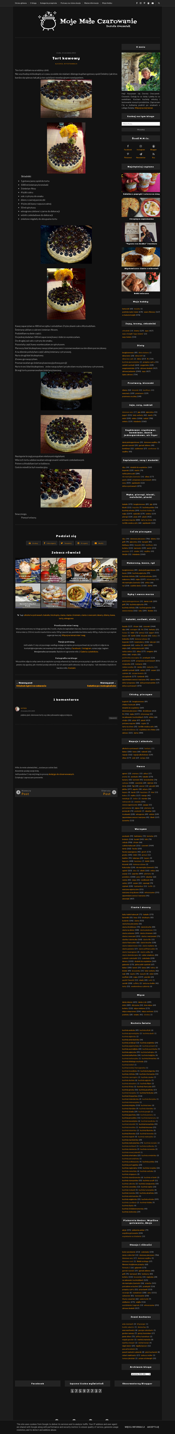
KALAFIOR (125, 858)
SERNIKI (124, 983)
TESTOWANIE (139, 1296)
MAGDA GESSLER (128, 1339)
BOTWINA (150, 836)
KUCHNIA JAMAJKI (144, 1111)
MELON (135, 798)
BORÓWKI (136, 780)
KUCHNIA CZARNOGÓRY (130, 1077)
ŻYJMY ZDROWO (127, 374)
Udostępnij (51, 543)
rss (153, 157)
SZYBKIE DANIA (135, 585)
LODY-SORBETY (138, 415)
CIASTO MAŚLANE (148, 946)
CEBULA (124, 842)
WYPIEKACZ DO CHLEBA (147, 730)
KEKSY (153, 967)
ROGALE (143, 723)
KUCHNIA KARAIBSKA (148, 1121)
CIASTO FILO (147, 939)
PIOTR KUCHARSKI (151, 1352)
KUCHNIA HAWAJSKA (129, 1093)
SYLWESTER (126, 1296)
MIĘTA (124, 648)
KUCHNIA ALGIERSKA (129, 1036)
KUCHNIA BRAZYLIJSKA (129, 1071)
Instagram (86, 648)
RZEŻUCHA (150, 667)
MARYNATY (126, 393)
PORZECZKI (126, 811)
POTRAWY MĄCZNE (128, 520)
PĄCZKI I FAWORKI (128, 980)
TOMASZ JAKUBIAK (128, 1358)
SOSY (124, 483)
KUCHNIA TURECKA (128, 1193)
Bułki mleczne (141, 293)
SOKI (133, 758)
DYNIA (124, 786)
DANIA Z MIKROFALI (128, 1255)
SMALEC (137, 551)
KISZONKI (135, 390)
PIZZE (135, 517)
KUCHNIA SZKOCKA (128, 1184)
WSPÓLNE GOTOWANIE (130, 1233)
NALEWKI (144, 751)
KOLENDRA (125, 639)
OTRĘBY (134, 654)
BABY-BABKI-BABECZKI (130, 914)
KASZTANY (143, 792)
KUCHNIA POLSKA (148, 507)
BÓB (146, 839)
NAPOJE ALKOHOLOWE (140, 755)
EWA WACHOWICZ (128, 1330)
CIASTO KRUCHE (146, 942)
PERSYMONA (126, 808)
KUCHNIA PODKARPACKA (130, 1162)
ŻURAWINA (125, 820)
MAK (123, 974)
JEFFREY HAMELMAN (143, 1336)
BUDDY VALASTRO (128, 1327)
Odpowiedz (113, 718)
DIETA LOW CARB (127, 359)
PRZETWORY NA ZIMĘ (129, 396)
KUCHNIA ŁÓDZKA (146, 510)
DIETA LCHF (139, 356)
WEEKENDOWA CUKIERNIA (140, 986)
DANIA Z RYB (148, 601)
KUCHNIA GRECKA (145, 607)
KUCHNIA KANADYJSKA (129, 1121)
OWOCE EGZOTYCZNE (129, 805)
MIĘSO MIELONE (139, 1008)
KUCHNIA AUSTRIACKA (149, 1049)
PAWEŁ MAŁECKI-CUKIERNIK (132, 1352)
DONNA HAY (142, 1327)
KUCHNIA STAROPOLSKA (130, 1180)
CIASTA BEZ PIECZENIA (130, 924)
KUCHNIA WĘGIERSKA (129, 1199)
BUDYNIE (125, 921)
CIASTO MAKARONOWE (130, 946)
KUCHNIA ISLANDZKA (146, 1108)
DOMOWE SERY (127, 412)
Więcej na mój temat (144, 108)
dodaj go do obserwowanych (61, 774)
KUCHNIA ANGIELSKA (147, 1043)
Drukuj (35, 543)
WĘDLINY (125, 451)
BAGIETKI (125, 701)
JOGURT (124, 415)
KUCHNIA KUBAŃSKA (129, 1130)
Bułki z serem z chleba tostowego (79, 579)
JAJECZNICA (150, 412)
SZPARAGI (146, 883)
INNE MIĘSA (148, 1005)
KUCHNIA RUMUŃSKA (129, 1171)
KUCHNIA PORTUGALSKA (130, 1165)
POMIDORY (126, 877)
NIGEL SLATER (126, 1346)
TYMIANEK (141, 676)
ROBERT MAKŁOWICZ (129, 1355)
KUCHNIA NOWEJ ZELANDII (131, 1152)
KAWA (112, 615)
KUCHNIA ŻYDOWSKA (129, 1212)
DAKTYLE (150, 783)
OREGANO (150, 651)
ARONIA (124, 777)
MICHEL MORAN (143, 1343)
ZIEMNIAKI (125, 899)
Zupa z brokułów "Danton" (79, 605)
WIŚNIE (151, 814)
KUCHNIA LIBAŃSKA (146, 1130)
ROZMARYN (138, 664)
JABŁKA (124, 789)
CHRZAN (135, 626)
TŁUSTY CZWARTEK (128, 1299)
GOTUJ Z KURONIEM (144, 1333)
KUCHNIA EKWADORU (129, 1083)
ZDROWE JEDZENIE (128, 371)
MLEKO (134, 418)
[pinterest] (143, 3)
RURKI (150, 980)
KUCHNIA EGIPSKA (144, 1080)
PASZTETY (125, 551)
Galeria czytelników (89, 651)
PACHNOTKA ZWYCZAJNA (130, 658)
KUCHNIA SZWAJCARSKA (147, 1184)
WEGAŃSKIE (144, 365)
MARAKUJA (125, 798)
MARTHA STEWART (128, 1343)
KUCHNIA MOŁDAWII (129, 1146)
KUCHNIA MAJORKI (128, 1136)
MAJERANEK (126, 645)
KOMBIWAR (126, 448)
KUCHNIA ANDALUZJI (129, 1043)
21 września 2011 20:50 (28, 711)
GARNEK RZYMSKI (128, 445)
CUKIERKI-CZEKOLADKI (129, 958)
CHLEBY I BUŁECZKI (128, 704)
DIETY (139, 359)
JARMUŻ (141, 633)
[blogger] (147, 3)
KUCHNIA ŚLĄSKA (127, 1205)
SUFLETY (136, 983)
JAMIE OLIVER (126, 1336)
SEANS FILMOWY (149, 312)
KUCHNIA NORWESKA (147, 1149)
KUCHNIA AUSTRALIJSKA (130, 1049)
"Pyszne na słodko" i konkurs (141, 243)
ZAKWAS (125, 733)
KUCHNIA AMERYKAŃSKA (130, 1040)
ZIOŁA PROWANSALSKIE (148, 683)
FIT (148, 359)
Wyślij (100, 543)
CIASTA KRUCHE (146, 927)
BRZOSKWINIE (148, 780)
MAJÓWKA (150, 1277)
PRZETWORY (139, 393)
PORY (138, 877)
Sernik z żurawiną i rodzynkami (104, 605)
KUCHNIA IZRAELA (128, 1111)
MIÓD (124, 418)
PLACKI (144, 517)
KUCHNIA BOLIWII (128, 1065)
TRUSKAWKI (126, 814)
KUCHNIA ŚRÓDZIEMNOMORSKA (133, 1209)
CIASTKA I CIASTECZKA (129, 939)
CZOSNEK (146, 626)
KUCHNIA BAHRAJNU (147, 1052)
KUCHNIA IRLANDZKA (129, 1108)
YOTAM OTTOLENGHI (145, 1358)
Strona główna (21, 3)
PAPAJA (145, 805)
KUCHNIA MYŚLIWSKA (147, 1146)
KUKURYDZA (126, 867)
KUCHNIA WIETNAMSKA (130, 1196)
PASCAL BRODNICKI (128, 1349)
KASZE (124, 573)
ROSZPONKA (126, 664)
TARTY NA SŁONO (146, 520)
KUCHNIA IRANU (146, 1105)
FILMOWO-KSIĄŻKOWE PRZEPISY (133, 1264)
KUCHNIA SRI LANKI (150, 1177)
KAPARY (124, 636)
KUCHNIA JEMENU (147, 1115)
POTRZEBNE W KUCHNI (130, 1286)
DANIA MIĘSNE (127, 1002)
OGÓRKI (124, 870)
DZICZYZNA (135, 1005)
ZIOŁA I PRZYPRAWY (128, 683)
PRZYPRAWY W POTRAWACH (141, 480)
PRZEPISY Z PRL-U (149, 362)
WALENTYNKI (144, 1299)
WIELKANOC (126, 1302)
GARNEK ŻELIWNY (145, 445)
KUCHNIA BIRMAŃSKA (149, 1058)
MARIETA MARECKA (144, 1339)
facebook (128, 149)
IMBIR (133, 633)
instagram (141, 149)
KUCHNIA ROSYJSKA (149, 1168)
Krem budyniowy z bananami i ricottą (28, 578)
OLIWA (147, 476)
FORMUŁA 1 (126, 1267)
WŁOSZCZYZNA (150, 892)
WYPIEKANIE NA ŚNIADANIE (131, 1236)
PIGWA (137, 808)
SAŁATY (142, 670)
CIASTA (62, 615)
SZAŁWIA (125, 673)
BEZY (135, 917)
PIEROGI (125, 517)
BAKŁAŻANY (138, 836)
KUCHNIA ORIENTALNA (129, 1155)
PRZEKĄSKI (146, 658)
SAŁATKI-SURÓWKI (128, 365)
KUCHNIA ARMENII (148, 1046)
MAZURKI (143, 974)
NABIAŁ (145, 418)
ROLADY (141, 980)
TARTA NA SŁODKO (149, 983)
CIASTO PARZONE (128, 949)
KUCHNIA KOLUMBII (128, 1124)
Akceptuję (153, 1427)
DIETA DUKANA (143, 352)
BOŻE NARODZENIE (128, 1252)
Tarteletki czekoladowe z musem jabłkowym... (105, 577)
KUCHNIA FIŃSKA (127, 1086)
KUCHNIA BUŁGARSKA (148, 1071)
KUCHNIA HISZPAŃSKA (129, 1096)
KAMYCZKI (125, 309)
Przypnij (84, 543)
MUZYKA (137, 309)
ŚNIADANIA (137, 421)
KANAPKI (145, 542)
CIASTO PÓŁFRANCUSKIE (147, 949)
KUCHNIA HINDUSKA (146, 1093)
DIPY (124, 467)
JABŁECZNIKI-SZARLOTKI (143, 964)
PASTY (124, 480)
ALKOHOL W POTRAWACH (66, 64)
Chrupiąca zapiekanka (141, 218)
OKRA (134, 870)
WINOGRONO (69, 618)
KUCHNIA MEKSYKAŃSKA (130, 1143)
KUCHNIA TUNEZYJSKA (146, 1190)
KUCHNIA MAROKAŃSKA (130, 1140)
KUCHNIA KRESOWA (145, 1127)
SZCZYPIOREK (126, 676)
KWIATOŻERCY (139, 642)
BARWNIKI (125, 917)
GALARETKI (125, 964)
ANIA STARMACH (127, 1324)
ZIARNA (150, 585)
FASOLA (134, 848)
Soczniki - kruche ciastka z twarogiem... (53, 604)
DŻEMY (106, 615)
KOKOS (154, 636)
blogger (153, 149)
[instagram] (139, 3)
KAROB (133, 792)
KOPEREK (125, 470)
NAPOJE (125, 755)
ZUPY (147, 331)
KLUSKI (124, 507)
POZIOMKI (137, 811)
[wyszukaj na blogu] (159, 3)
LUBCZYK (153, 642)
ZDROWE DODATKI (146, 368)
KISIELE (124, 971)
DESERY (100, 615)
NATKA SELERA (127, 651)
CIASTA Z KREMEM (73, 615)
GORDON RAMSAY (128, 1333)
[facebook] (135, 3)
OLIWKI (142, 870)
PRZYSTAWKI (143, 1289)
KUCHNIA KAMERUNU (148, 1118)
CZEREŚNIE (139, 783)
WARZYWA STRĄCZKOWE (130, 892)
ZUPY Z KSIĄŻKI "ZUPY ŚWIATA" (132, 334)
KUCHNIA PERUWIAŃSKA (130, 1158)
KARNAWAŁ (133, 1274)
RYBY (140, 611)
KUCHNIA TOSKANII (128, 1190)
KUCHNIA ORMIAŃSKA (149, 1155)
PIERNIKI (147, 977)
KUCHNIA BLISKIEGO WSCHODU (132, 1061)
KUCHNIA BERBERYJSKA (130, 1058)
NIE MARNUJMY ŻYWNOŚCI (131, 476)
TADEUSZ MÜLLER (146, 1355)
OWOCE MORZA (127, 611)
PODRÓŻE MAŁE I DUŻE (130, 312)
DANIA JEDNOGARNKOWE (130, 442)
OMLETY (125, 421)
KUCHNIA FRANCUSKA (144, 1086)
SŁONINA (147, 1014)
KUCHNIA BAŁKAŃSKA (129, 1055)
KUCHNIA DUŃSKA (128, 1080)
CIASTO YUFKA (145, 952)
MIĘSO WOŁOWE (147, 1011)
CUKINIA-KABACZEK (129, 845)
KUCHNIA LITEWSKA (128, 1133)
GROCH (144, 852)
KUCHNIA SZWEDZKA (129, 1187)
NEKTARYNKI (126, 802)
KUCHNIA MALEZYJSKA (145, 1136)
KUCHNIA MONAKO (150, 1143)
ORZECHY (137, 802)
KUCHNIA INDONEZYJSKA (130, 1102)
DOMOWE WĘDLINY (150, 442)
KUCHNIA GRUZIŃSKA (146, 1090)
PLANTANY (147, 808)
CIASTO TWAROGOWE (129, 952)
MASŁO (150, 415)
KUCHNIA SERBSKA (146, 1171)
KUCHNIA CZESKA (147, 1077)
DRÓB (124, 1005)
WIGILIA (138, 1302)
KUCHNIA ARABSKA (128, 1030)
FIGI (133, 786)
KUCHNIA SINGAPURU (129, 1174)
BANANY (125, 780)
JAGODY (135, 789)
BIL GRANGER (141, 1324)
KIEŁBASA (125, 545)
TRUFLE (150, 886)
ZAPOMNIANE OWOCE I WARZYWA (134, 679)
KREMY (136, 331)
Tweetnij (68, 543)
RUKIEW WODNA (127, 667)
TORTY (61, 618)
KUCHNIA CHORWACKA (147, 1074)
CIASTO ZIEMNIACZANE (130, 955)
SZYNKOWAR (152, 448)
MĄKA (124, 514)
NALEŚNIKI (136, 514)
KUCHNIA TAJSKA (146, 1187)
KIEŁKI (133, 636)
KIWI (152, 792)
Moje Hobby (107, 3)
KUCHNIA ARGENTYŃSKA (130, 1046)
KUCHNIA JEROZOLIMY (129, 1118)
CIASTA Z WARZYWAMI (148, 936)
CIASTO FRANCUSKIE (129, 942)
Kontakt (71, 668)
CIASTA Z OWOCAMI (88, 615)
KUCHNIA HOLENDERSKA (130, 1099)
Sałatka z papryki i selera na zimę (141, 194)
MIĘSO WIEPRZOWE (129, 1011)
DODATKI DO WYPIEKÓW (138, 467)
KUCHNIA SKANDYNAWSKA (131, 1177)
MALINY (133, 795)
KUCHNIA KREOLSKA (128, 1127)
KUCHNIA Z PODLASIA (129, 1202)
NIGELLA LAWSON (141, 1346)
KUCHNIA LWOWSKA (147, 1133)
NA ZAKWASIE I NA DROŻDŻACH (132, 717)
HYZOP (124, 633)
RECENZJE (125, 1293)
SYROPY (142, 758)
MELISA (137, 645)
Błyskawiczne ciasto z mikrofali (141, 268)
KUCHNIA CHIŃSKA (128, 576)
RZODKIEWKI (145, 880)
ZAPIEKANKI (136, 483)
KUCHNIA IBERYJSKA (149, 1099)
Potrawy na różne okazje (71, 3)
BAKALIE (46, 615)
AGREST (124, 773)
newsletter (140, 157)
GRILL (123, 542)
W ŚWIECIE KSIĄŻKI (128, 315)
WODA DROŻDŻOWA (129, 730)
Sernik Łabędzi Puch (28, 605)
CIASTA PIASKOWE (146, 930)
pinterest (128, 157)
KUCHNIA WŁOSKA (128, 510)
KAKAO (124, 751)
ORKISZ (147, 582)
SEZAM (153, 670)
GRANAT (142, 786)
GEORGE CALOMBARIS (145, 1330)
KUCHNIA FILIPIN (145, 1083)
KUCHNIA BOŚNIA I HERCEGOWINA (133, 1068)
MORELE (144, 798)
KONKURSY (145, 1274)
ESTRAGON (134, 629)
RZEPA (134, 880)
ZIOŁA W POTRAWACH (129, 486)
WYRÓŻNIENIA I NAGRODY (130, 1305)
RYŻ (123, 585)
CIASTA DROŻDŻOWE (129, 927)
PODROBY (125, 1014)
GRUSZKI (152, 786)
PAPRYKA (135, 874)
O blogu (33, 3)
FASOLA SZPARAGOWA (129, 852)
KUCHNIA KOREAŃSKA (146, 1124)
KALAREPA (136, 858)
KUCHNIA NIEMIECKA (129, 1149)
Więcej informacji (135, 1427)
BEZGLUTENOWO (128, 352)
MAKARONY (126, 579)
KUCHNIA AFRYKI (145, 1030)
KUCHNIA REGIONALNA (129, 1168)
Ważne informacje (91, 3)
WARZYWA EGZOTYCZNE (130, 889)
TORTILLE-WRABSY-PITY (130, 523)
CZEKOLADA (146, 958)
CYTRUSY (125, 783)
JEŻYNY (145, 789)
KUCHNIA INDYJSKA (128, 1105)
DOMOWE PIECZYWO (137, 539)
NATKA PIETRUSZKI (128, 473)
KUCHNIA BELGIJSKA (148, 1055)
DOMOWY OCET (127, 1261)
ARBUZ (145, 773)
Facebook (76, 648)
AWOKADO (134, 777)
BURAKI (136, 839)
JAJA (139, 412)
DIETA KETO (126, 356)
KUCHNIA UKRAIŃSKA (147, 1193)
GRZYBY (124, 855)
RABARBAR (148, 811)
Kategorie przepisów (48, 3)
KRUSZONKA (136, 971)
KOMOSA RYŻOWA (141, 639)
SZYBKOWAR (139, 448)
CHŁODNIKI (126, 331)
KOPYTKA (135, 507)
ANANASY (135, 773)
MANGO (144, 795)
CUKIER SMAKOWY (148, 955)
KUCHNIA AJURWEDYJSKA (130, 362)
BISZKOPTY (54, 615)
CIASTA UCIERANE (128, 933)
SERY (149, 1293)
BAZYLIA (124, 626)
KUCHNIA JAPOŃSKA (129, 1115)
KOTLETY (125, 548)
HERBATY (152, 629)
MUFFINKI (125, 977)
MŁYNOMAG (151, 579)
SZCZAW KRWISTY (138, 673)
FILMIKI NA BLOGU (142, 1261)
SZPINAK (125, 886)
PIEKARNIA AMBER (138, 1230)
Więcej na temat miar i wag (73, 635)
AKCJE (124, 1230)
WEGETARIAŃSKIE (128, 368)
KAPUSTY (125, 861)
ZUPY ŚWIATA (126, 337)
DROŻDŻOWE (147, 711)
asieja (24, 708)
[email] (152, 3)
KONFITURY (146, 390)
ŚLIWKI (152, 817)
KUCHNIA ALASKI (148, 1033)
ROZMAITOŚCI (137, 1293)
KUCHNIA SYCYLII (148, 1180)
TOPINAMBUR (138, 886)
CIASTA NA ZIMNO (128, 930)
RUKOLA (139, 667)
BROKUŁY (125, 839)
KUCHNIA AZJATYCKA (139, 573)
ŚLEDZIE (125, 554)
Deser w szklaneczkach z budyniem (53, 578)
